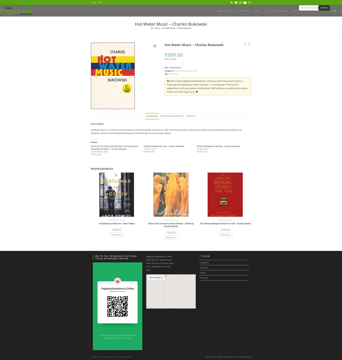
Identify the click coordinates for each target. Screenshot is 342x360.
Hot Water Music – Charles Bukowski (176, 28)
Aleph (220, 220)
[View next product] (249, 44)
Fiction (182, 71)
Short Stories (173, 74)
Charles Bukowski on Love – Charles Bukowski (164, 146)
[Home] (152, 28)
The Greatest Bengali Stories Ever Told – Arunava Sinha (225, 223)
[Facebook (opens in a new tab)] (236, 2)
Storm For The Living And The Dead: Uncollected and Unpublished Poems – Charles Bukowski (114, 147)
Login (93, 2)
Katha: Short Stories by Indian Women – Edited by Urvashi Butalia (171, 225)
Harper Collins (191, 71)
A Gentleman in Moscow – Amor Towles (117, 223)
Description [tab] (152, 116)
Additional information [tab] (171, 116)
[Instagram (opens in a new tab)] (240, 2)
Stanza (176, 220)
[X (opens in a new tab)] (231, 2)
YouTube (204, 278)
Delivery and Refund (225, 357)
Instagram (204, 262)
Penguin (122, 220)
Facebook (204, 267)
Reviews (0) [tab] (191, 116)
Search (324, 8)
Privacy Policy (210, 357)
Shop (100, 2)
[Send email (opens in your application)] (249, 2)
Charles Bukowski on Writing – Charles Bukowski (218, 146)
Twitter (203, 272)
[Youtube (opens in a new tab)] (244, 2)
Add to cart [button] (117, 235)
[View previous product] (245, 44)
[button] (155, 46)
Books (176, 71)
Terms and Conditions (243, 357)
